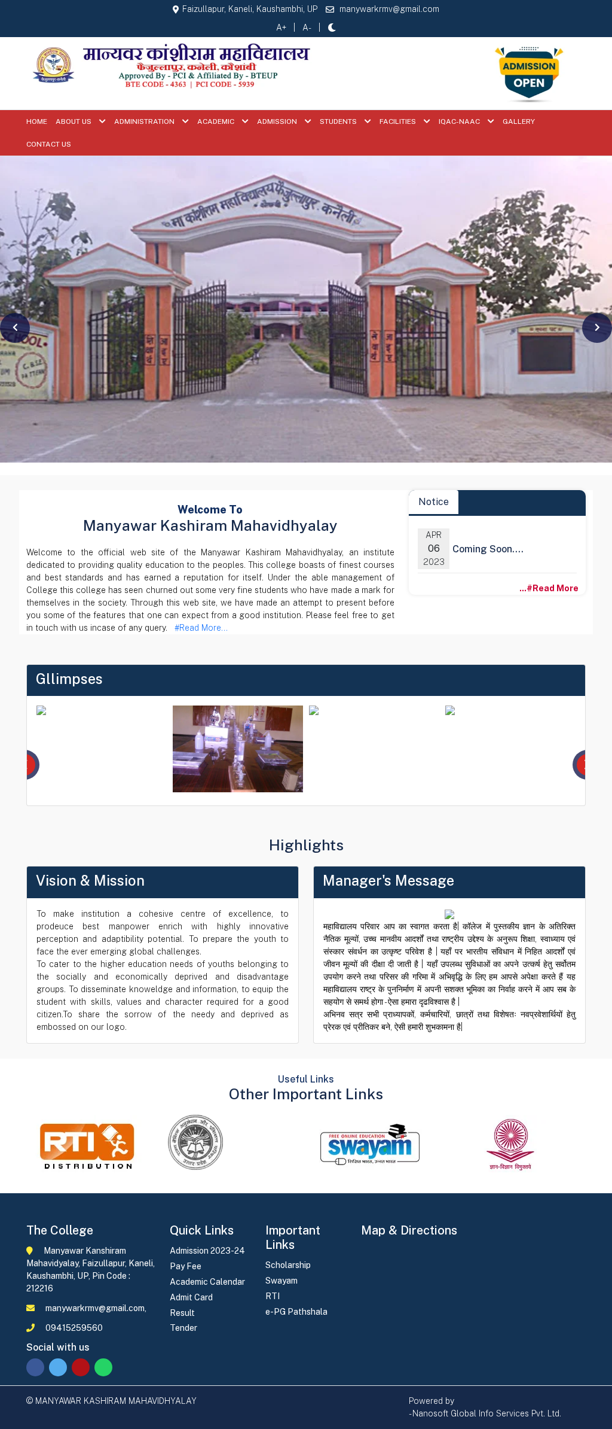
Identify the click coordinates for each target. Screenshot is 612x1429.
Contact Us (48, 144)
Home (36, 121)
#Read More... (199, 628)
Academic (216, 121)
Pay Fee (185, 1266)
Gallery (519, 121)
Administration (145, 121)
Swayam (281, 1280)
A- (306, 27)
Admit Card (191, 1297)
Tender (183, 1328)
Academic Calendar (207, 1282)
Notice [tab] (433, 501)
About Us (74, 121)
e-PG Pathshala (296, 1311)
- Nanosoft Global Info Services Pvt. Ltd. (485, 1413)
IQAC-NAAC (460, 121)
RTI (272, 1296)
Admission (278, 121)
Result (182, 1313)
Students (339, 121)
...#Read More (552, 588)
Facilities (399, 121)
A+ (281, 27)
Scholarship (288, 1265)
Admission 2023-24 (207, 1250)
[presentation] (15, 328)
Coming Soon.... (488, 549)
